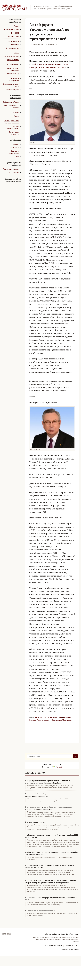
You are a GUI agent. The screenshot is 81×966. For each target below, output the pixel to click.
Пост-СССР (15, 33)
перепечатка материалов (70, 949)
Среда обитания (13, 173)
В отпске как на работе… (35, 822)
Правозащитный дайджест (13, 163)
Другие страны (13, 36)
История (16, 112)
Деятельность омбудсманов (14, 20)
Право (17, 157)
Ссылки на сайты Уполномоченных (13, 180)
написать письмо (71, 946)
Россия (16, 26)
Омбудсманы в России (11, 102)
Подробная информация (53, 946)
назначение (67, 717)
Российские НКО (13, 64)
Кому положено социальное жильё (40, 911)
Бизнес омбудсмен (12, 90)
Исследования (15, 140)
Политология (14, 148)
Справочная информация (15, 96)
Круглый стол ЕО (13, 60)
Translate (59, 767)
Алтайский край (40, 717)
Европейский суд (13, 74)
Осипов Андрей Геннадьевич (62, 720)
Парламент (15, 45)
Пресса (16, 53)
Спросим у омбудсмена (10, 56)
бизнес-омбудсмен (55, 717)
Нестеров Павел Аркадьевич (39, 720)
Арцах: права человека (11, 169)
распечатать (52, 44)
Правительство (13, 41)
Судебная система (12, 48)
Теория (16, 116)
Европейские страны (11, 30)
